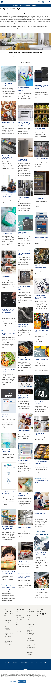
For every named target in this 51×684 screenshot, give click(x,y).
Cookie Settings (13, 681)
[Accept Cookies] (49, 672)
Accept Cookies (21, 681)
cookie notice (8, 679)
